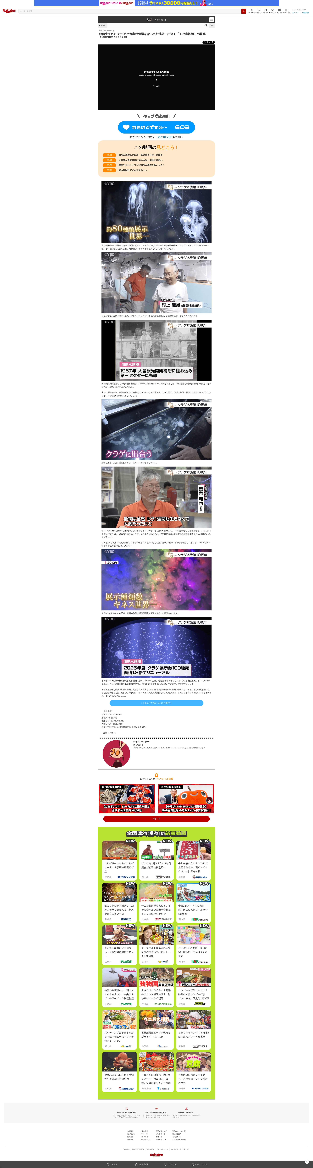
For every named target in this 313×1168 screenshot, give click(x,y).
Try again (156, 86)
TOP (212, 25)
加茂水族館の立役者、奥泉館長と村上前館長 (141, 155)
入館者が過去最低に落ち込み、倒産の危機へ (141, 160)
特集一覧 (156, 819)
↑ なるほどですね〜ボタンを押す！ (156, 703)
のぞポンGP (164, 137)
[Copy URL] (156, 80)
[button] (259, 11)
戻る (103, 25)
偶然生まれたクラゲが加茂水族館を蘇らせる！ (142, 165)
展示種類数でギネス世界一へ (133, 170)
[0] (156, 127)
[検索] (243, 11)
